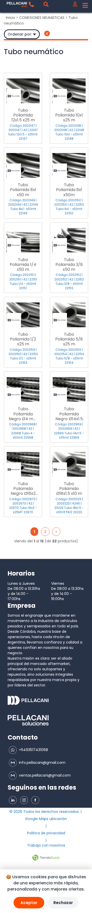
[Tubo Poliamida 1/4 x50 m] (23, 238)
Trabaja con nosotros (46, 845)
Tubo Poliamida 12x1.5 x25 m (23, 115)
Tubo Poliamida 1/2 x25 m (23, 339)
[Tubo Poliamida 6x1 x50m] (69, 163)
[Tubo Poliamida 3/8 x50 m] (69, 238)
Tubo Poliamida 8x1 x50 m (23, 189)
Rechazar (63, 902)
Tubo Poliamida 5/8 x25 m (69, 339)
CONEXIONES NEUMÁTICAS (41, 17)
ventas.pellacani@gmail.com (44, 775)
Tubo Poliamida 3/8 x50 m (69, 264)
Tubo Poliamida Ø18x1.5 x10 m (69, 488)
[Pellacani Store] (17, 4)
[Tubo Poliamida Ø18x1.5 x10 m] (69, 462)
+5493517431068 (33, 749)
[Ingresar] (75, 5)
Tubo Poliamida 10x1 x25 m (69, 115)
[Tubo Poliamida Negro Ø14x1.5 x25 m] (69, 387)
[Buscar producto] (46, 4)
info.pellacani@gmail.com (41, 762)
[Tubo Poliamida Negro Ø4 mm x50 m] (23, 387)
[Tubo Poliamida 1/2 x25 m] (23, 312)
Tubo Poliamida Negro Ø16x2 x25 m (23, 488)
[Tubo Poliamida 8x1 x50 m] (23, 163)
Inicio (10, 17)
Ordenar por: (20, 34)
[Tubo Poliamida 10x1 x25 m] (69, 88)
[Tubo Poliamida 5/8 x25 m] (69, 312)
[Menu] (85, 5)
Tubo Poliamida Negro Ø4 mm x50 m (23, 413)
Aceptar (28, 902)
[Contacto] (31, 4)
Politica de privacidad (46, 833)
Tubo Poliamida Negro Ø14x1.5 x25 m (69, 413)
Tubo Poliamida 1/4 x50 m (23, 264)
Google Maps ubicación (46, 818)
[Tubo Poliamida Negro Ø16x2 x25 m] (23, 462)
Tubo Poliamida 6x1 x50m (69, 189)
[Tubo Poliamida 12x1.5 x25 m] (23, 88)
